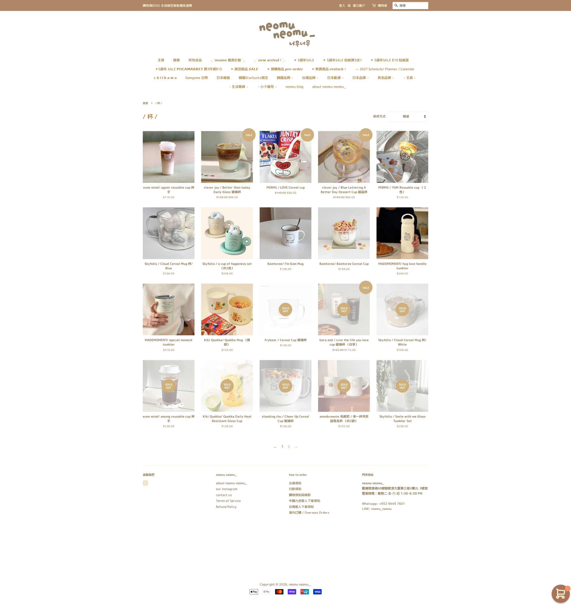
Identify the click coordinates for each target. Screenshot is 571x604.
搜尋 (176, 60)
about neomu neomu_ (329, 86)
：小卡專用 (266, 86)
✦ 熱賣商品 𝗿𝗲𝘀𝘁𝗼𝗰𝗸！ (329, 69)
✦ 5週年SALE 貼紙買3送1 (342, 60)
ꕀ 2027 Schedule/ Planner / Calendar (385, 69)
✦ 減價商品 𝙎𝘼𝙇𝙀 (244, 69)
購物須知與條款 (300, 495)
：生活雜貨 (237, 86)
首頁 (145, 103)
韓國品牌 (284, 77)
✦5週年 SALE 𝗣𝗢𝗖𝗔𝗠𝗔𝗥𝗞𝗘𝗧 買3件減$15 (188, 69)
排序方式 (379, 116)
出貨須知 (295, 483)
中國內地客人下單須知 (304, 501)
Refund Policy (226, 507)
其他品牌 (385, 77)
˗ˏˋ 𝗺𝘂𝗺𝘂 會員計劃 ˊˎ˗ (228, 60)
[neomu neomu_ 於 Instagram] (145, 484)
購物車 (382, 5)
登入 (342, 5)
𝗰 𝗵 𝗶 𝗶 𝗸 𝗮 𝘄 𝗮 (165, 77)
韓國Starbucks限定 (253, 77)
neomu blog (295, 86)
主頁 (161, 60)
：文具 (408, 77)
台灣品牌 (309, 77)
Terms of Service (228, 501)
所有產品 (195, 60)
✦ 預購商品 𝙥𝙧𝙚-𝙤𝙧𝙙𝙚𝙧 (285, 69)
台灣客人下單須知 (301, 507)
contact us (224, 495)
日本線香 (223, 77)
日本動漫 (334, 77)
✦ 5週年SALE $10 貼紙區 (389, 60)
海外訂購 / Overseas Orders (309, 512)
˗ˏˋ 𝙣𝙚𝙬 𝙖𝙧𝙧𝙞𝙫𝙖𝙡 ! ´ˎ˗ (269, 60)
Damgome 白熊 (196, 77)
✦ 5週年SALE (304, 60)
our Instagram (226, 489)
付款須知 (295, 489)
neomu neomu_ (299, 584)
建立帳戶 (359, 5)
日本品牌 (359, 77)
